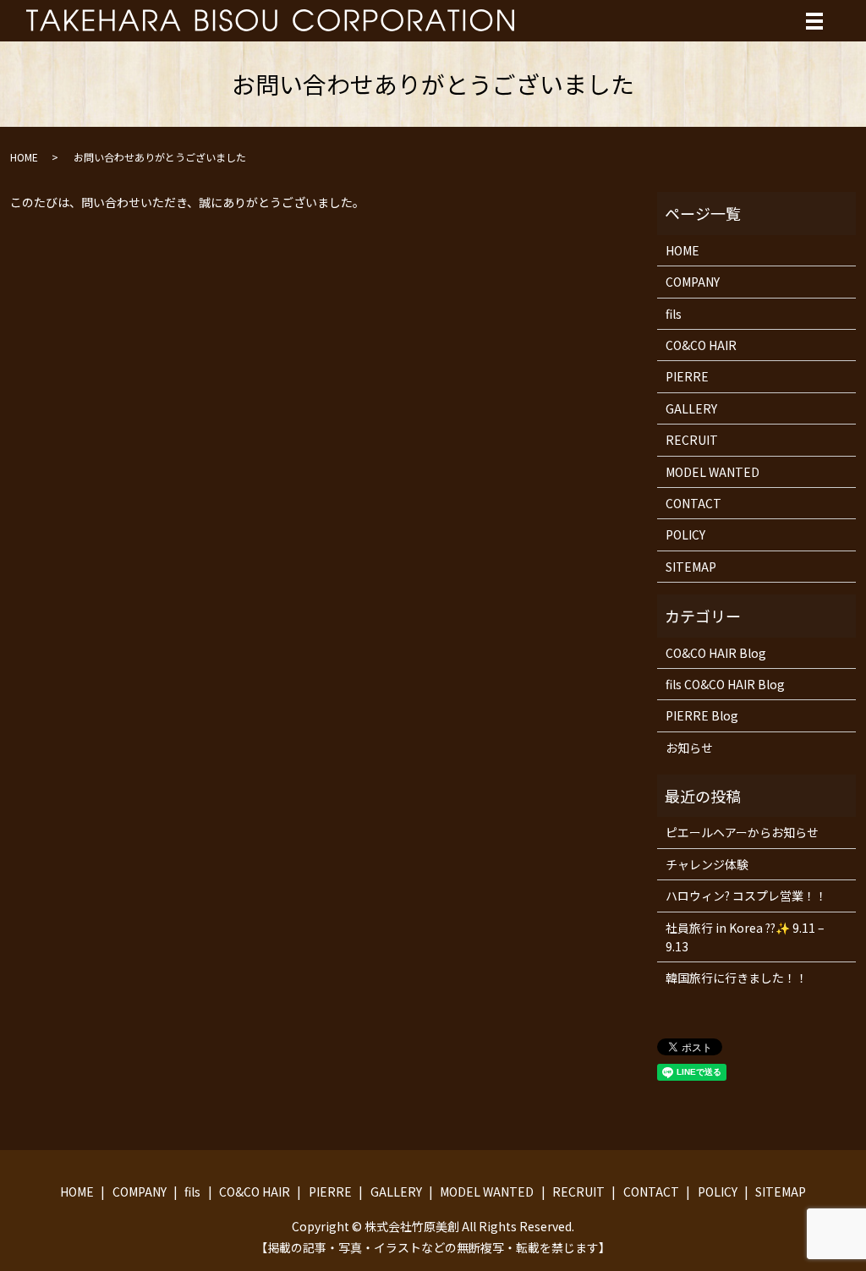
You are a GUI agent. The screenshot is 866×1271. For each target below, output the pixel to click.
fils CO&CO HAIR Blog (725, 684)
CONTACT (693, 503)
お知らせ (689, 747)
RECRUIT (692, 439)
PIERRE (687, 376)
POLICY (685, 534)
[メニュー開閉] (814, 21)
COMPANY (693, 281)
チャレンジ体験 (707, 864)
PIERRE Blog (702, 715)
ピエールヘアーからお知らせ (742, 832)
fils (674, 313)
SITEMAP (691, 566)
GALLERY (691, 408)
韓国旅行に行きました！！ (737, 977)
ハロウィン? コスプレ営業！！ (746, 895)
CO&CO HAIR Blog (716, 652)
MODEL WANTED (712, 471)
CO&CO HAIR (701, 345)
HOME (24, 157)
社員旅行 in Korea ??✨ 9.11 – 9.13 (745, 937)
